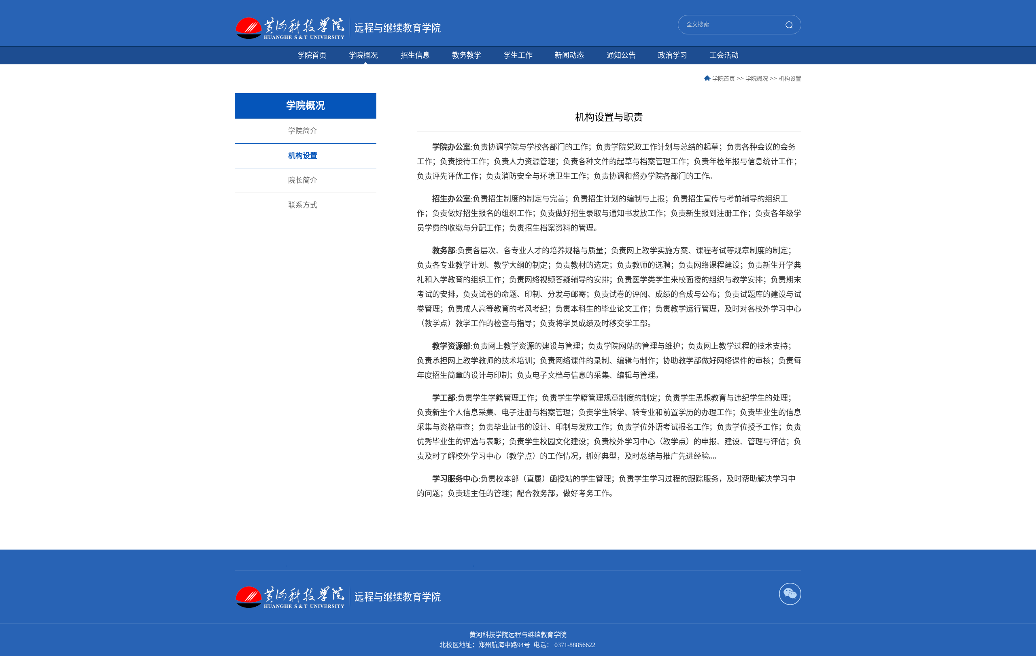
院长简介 (302, 180)
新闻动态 (569, 55)
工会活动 (724, 55)
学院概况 (363, 55)
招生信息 (415, 55)
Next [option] (472, 566)
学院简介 (302, 131)
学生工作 (518, 55)
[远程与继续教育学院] (338, 24)
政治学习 (672, 55)
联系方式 (302, 205)
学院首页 (312, 55)
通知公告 (621, 55)
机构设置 (790, 79)
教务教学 (466, 55)
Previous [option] (287, 566)
